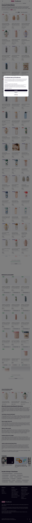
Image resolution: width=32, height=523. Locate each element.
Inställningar (16, 94)
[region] (16, 86)
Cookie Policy (6, 82)
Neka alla (16, 92)
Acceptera (16, 90)
